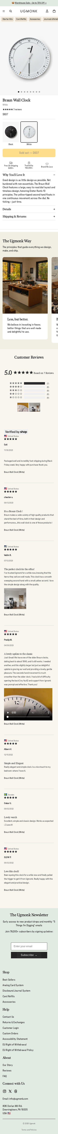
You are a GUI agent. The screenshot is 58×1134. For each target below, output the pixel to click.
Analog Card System (13, 985)
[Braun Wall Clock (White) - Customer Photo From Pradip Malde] (22, 407)
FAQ (5, 1076)
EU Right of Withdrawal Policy (18, 1050)
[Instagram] (4, 1091)
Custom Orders (10, 1033)
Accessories (35, 19)
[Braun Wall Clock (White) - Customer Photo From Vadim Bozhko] (34, 407)
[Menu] (3, 11)
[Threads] (16, 1091)
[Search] (10, 11)
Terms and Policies (29, 1130)
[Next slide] (51, 300)
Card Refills (21, 19)
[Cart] (54, 11)
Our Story (8, 1065)
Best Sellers (9, 979)
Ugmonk (32, 1123)
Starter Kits (7, 19)
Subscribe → (29, 955)
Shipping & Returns (14, 216)
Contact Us (8, 1017)
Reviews (7, 1070)
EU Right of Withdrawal (14, 1044)
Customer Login (11, 1028)
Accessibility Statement (15, 1039)
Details (7, 209)
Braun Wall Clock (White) (14, 472)
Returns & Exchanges (13, 1022)
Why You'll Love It (14, 174)
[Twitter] (10, 1091)
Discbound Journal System (16, 991)
